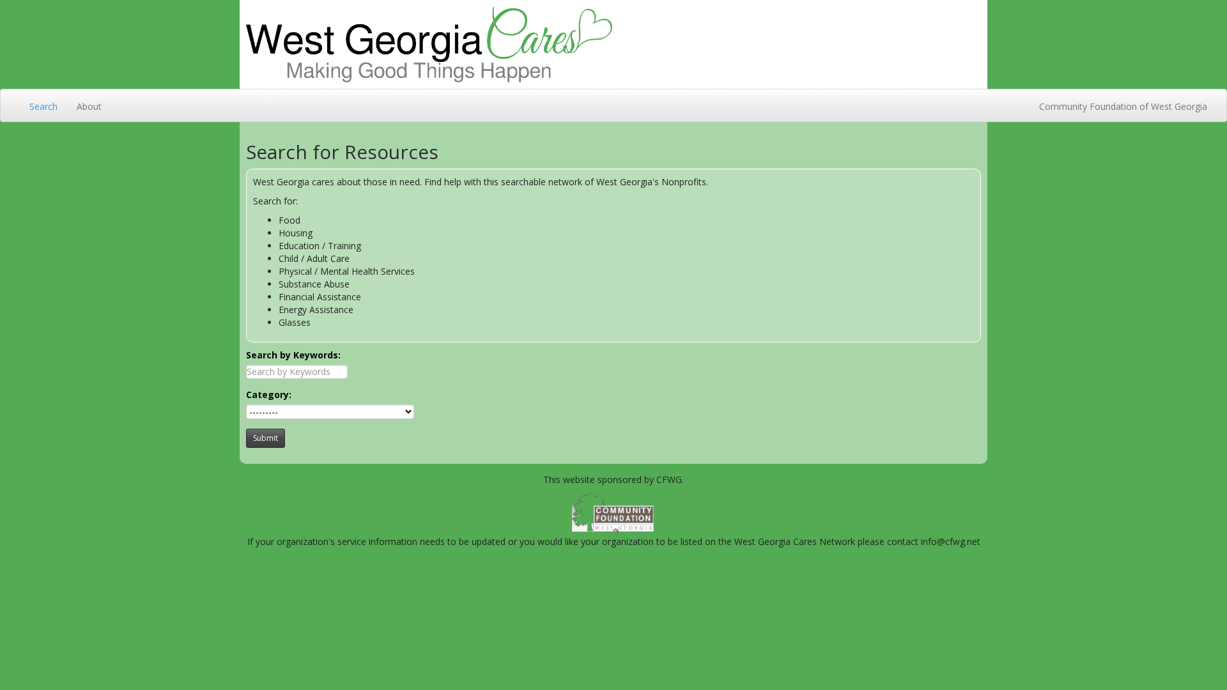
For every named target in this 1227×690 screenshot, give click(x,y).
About (89, 106)
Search (43, 106)
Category (267, 394)
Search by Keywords (292, 355)
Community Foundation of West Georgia (1123, 106)
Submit (265, 438)
